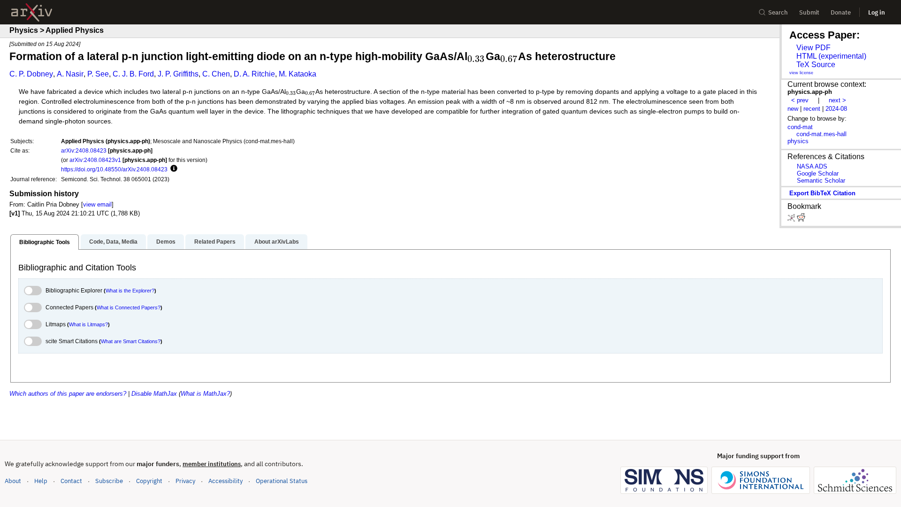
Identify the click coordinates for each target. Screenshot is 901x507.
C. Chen (216, 74)
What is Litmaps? (88, 324)
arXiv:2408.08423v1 (95, 160)
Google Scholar (818, 173)
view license (801, 72)
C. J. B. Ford (133, 74)
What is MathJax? (205, 393)
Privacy (185, 481)
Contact (71, 481)
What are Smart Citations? (130, 341)
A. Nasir (70, 74)
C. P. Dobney (31, 74)
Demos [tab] (166, 241)
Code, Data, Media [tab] (113, 241)
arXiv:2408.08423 (84, 150)
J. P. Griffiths (178, 74)
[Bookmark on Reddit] (801, 219)
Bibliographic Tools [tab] (44, 242)
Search (778, 12)
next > (837, 100)
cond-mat (800, 127)
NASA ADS (812, 166)
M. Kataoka (297, 74)
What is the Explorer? (130, 290)
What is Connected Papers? (128, 307)
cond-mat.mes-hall (821, 134)
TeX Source (815, 65)
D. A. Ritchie (254, 74)
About (13, 481)
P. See (98, 74)
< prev (800, 100)
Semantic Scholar (821, 180)
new (792, 108)
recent (811, 108)
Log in (876, 12)
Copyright (149, 481)
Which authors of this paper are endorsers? (67, 393)
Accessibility (225, 481)
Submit (809, 12)
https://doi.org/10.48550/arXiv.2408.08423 (114, 169)
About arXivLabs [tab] (276, 241)
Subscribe (109, 481)
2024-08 (836, 108)
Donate (841, 12)
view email (97, 204)
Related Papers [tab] (215, 241)
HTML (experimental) (831, 56)
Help (40, 481)
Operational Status (281, 480)
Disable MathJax (154, 393)
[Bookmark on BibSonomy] (792, 219)
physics (798, 141)
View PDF (813, 48)
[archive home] (31, 12)
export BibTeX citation (822, 193)
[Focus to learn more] (172, 169)
